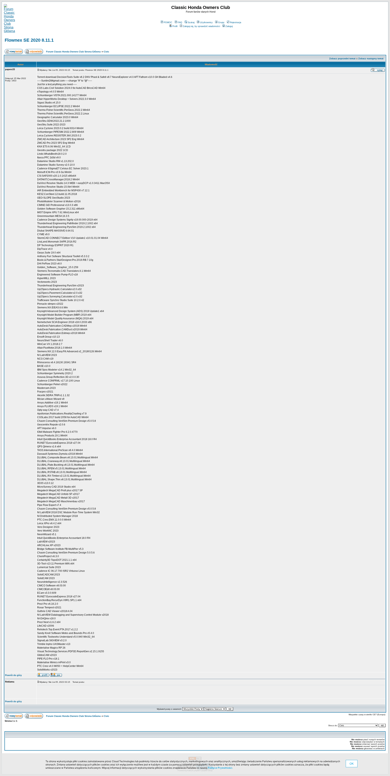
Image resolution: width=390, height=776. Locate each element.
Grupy (221, 22)
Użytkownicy (206, 22)
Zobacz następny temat (371, 58)
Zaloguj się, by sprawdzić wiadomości (201, 26)
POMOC (168, 22)
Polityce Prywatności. (220, 767)
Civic (106, 51)
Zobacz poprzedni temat (342, 58)
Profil (174, 26)
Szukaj (191, 22)
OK (352, 763)
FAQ (180, 22)
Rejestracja (235, 22)
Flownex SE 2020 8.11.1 (29, 40)
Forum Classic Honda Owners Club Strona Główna (73, 51)
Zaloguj (229, 26)
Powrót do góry (13, 675)
